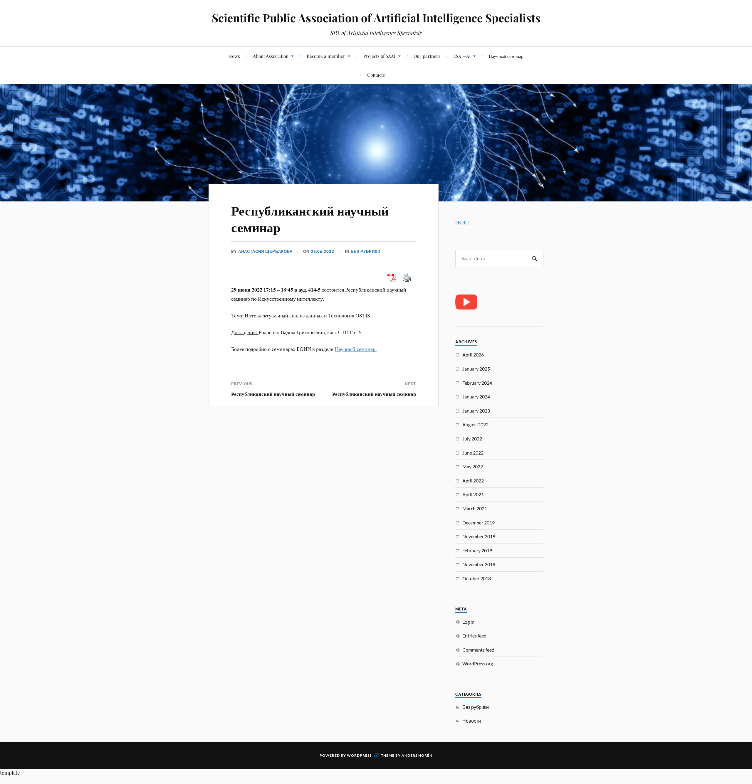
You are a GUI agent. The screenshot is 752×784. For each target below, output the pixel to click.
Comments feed (478, 649)
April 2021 (473, 494)
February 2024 (477, 383)
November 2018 (478, 564)
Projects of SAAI (379, 56)
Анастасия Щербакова (265, 251)
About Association (270, 56)
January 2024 (476, 396)
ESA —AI (462, 56)
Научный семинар (506, 56)
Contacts (376, 75)
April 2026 (473, 354)
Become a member (326, 56)
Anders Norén (417, 755)
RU (465, 222)
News (234, 56)
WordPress (359, 755)
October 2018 (476, 578)
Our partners (427, 56)
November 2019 (478, 536)
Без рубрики (365, 251)
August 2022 (475, 424)
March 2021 (474, 508)
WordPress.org (477, 663)
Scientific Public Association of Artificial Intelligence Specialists (376, 17)
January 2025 (476, 368)
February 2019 (477, 550)
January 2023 (476, 410)
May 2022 (472, 466)
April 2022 (473, 480)
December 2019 (478, 522)
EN (458, 222)
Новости (471, 721)
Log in (468, 622)
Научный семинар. (356, 348)
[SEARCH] (534, 258)
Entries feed (474, 635)
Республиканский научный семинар (310, 218)
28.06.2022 (322, 251)
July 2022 (472, 438)
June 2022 (473, 452)
